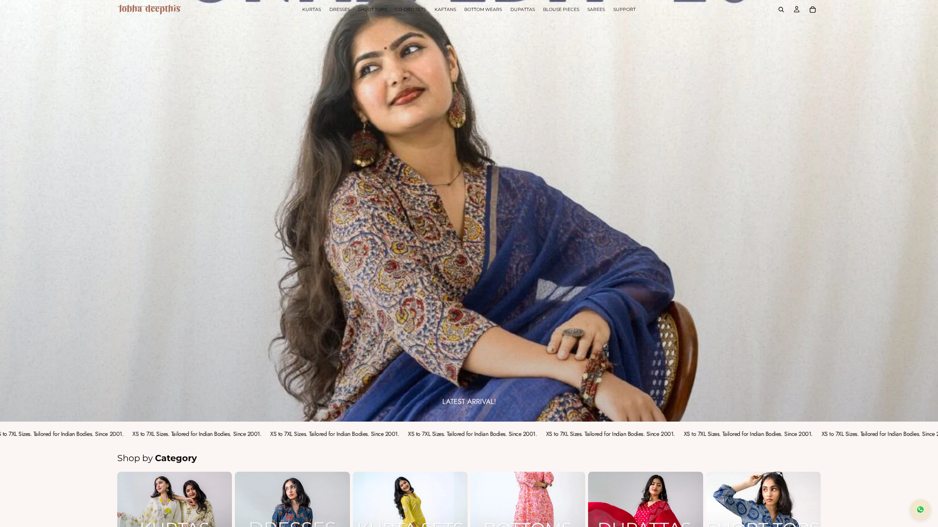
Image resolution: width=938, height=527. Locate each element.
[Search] (781, 9)
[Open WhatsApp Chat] (920, 509)
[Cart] (813, 9)
